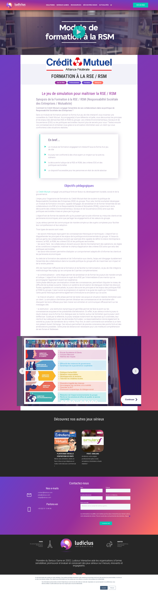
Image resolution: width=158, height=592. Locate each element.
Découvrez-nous (90, 5)
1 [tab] (62, 402)
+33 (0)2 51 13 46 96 (44, 508)
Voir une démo (140, 5)
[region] (79, 371)
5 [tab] (77, 402)
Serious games (63, 5)
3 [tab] (69, 402)
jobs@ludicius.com (44, 495)
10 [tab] (96, 402)
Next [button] (135, 371)
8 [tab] (88, 402)
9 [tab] (92, 402)
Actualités (104, 5)
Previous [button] (22, 371)
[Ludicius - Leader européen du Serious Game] (16, 5)
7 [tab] (84, 402)
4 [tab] (73, 402)
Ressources (76, 5)
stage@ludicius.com (44, 497)
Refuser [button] (112, 588)
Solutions (50, 5)
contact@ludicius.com (45, 492)
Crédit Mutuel (44, 192)
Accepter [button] (104, 588)
